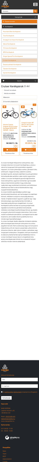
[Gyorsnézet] (4, 107)
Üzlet (4, 451)
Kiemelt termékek (10, 90)
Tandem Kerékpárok (9, 68)
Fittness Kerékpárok (10, 48)
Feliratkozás (6, 398)
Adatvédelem (7, 459)
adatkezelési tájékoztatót (13, 392)
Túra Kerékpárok (8, 35)
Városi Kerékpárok (9, 44)
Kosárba (11, 150)
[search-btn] (35, 11)
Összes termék (10, 21)
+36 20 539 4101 (10, 416)
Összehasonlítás (10, 153)
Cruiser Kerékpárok (9, 60)
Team (4, 454)
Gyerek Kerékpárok (9, 73)
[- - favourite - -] (16, 146)
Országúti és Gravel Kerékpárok (13, 40)
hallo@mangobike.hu (8, 419)
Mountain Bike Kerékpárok (11, 31)
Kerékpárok (9, 26)
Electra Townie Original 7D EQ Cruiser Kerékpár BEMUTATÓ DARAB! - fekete (10, 127)
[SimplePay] (12, 437)
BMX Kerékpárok (8, 52)
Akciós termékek (9, 93)
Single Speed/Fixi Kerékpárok (13, 56)
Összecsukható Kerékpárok (12, 64)
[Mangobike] (35, 4)
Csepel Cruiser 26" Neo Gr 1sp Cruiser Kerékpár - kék (27, 124)
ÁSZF (4, 456)
